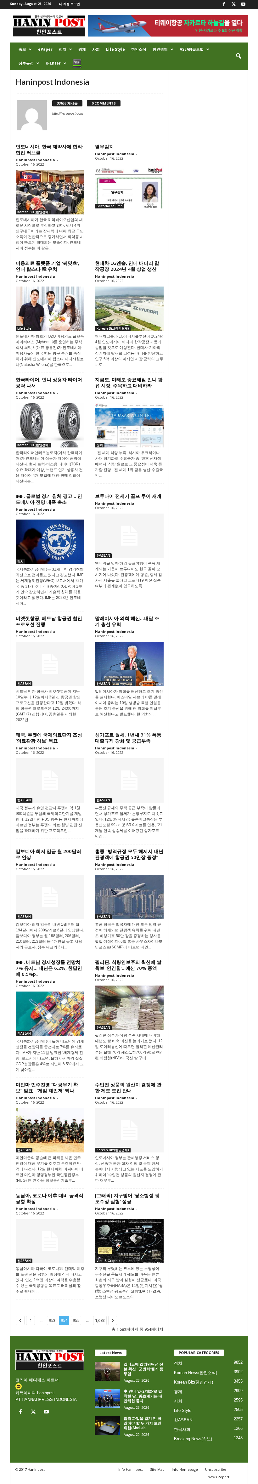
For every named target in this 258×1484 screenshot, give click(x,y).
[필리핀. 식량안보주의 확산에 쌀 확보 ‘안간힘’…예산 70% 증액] (129, 1008)
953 (52, 1320)
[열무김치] (129, 186)
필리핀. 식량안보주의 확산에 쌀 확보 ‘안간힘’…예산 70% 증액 (128, 965)
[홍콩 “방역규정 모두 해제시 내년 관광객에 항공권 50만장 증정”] (129, 897)
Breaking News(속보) (193, 1438)
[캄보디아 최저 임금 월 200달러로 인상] (50, 897)
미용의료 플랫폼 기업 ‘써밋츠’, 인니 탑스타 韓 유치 (47, 266)
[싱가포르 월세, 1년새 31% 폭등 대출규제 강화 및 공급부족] (129, 780)
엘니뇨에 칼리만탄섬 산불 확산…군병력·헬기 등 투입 (143, 1369)
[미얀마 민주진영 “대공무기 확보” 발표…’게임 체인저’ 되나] (50, 1130)
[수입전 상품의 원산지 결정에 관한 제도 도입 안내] (129, 1130)
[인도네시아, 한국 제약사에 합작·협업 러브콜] (50, 192)
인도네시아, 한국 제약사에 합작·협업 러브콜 (49, 149)
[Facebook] (223, 4)
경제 (82, 49)
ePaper (45, 49)
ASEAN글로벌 (192, 49)
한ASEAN (103, 555)
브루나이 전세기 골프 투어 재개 (128, 496)
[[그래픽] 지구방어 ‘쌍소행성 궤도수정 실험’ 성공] (129, 1241)
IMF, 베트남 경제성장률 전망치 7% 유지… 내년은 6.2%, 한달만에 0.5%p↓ (49, 968)
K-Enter (53, 63)
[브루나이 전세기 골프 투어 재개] (129, 536)
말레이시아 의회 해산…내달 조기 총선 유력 (127, 621)
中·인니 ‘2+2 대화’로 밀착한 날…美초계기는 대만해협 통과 (143, 1396)
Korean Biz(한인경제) (33, 212)
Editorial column (110, 206)
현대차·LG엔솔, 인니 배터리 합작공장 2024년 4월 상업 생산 (127, 266)
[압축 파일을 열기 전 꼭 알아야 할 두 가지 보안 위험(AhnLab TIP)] (107, 1425)
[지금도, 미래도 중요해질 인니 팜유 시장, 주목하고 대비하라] (129, 425)
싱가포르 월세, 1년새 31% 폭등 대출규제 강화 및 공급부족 (128, 737)
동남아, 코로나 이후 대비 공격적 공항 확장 (49, 1198)
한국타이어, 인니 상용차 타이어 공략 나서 (49, 382)
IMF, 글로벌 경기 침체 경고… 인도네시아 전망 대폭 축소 (49, 499)
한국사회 (182, 1429)
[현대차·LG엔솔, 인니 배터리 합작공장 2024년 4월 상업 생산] (129, 309)
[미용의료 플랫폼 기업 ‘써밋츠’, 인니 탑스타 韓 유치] (50, 309)
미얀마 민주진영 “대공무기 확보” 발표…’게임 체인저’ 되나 (47, 1087)
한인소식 (138, 49)
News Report (218, 1477)
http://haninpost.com (67, 113)
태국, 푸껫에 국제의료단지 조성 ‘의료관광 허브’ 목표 (49, 737)
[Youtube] (243, 4)
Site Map (157, 1469)
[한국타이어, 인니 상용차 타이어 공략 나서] (50, 425)
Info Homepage (185, 1469)
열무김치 (104, 146)
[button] (238, 56)
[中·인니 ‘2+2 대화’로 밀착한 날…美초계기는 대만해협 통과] (107, 1398)
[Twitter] (233, 4)
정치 (62, 49)
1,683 (100, 1320)
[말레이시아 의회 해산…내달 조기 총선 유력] (129, 664)
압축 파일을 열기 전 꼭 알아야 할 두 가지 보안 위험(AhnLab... (142, 1423)
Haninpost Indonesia (35, 159)
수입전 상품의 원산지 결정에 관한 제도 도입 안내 (128, 1087)
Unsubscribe (215, 1469)
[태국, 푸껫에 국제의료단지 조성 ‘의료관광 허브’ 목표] (50, 780)
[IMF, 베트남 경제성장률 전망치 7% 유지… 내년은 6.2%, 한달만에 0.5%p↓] (50, 1014)
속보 (22, 49)
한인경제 (160, 49)
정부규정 (26, 63)
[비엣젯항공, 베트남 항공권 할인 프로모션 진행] (50, 664)
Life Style (115, 49)
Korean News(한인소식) (195, 1372)
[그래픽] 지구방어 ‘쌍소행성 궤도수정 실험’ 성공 (127, 1198)
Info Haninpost (130, 1469)
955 (76, 1320)
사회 (96, 49)
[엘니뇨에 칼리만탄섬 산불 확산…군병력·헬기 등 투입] (107, 1371)
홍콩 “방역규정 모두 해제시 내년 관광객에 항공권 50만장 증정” (129, 854)
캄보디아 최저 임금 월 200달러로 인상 (48, 854)
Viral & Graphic (108, 1261)
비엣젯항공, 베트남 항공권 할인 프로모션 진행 (49, 621)
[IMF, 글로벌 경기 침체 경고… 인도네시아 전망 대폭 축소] (50, 542)
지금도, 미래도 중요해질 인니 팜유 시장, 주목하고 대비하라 (129, 382)
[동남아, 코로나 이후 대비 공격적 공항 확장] (50, 1241)
